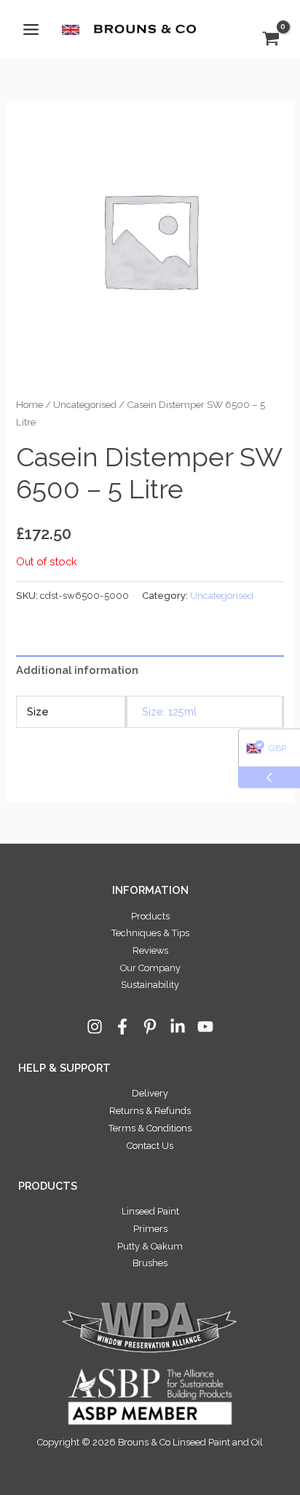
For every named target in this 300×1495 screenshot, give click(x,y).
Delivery (150, 1093)
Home (29, 404)
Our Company (150, 967)
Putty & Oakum (150, 1246)
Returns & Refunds (150, 1110)
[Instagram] (94, 1026)
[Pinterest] (150, 1026)
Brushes (150, 1262)
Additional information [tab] (77, 670)
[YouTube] (205, 1026)
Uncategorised (85, 404)
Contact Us (150, 1145)
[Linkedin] (177, 1026)
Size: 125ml (169, 711)
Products (150, 916)
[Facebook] (122, 1026)
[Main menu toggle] (31, 28)
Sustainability (150, 984)
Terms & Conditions (150, 1128)
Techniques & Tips (150, 932)
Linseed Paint (150, 1211)
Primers (150, 1228)
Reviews (150, 950)
